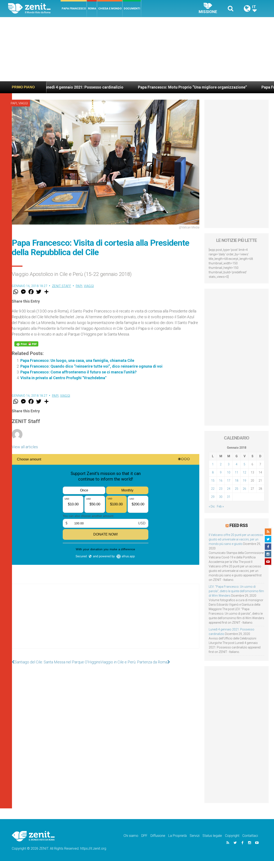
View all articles (25, 447)
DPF (144, 836)
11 (236, 472)
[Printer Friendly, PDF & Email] (26, 343)
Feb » (220, 506)
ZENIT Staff (61, 286)
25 (236, 488)
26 (244, 488)
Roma (92, 8)
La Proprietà (177, 836)
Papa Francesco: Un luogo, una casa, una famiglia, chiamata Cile (77, 360)
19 (244, 480)
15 (212, 480)
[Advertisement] (137, 49)
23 (220, 488)
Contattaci (250, 836)
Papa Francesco (74, 8)
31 (228, 497)
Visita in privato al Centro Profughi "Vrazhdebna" (63, 378)
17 (228, 480)
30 (220, 497)
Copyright (232, 836)
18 (236, 480)
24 (228, 488)
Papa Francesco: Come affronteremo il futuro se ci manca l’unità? (78, 372)
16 (220, 480)
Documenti (132, 8)
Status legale (212, 836)
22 (212, 488)
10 (228, 472)
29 (212, 497)
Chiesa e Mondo (110, 8)
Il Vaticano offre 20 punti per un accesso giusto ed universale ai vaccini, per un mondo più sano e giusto (236, 539)
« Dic (212, 506)
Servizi (195, 836)
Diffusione (157, 836)
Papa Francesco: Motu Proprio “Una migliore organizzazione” (164, 87)
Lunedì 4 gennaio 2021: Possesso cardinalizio (55, 87)
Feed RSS (238, 525)
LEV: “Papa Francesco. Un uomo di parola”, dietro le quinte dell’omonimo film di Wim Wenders (236, 591)
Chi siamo (131, 836)
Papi (14, 103)
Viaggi (23, 103)
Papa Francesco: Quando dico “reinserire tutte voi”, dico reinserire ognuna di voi (91, 366)
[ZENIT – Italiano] (34, 8)
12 (244, 472)
